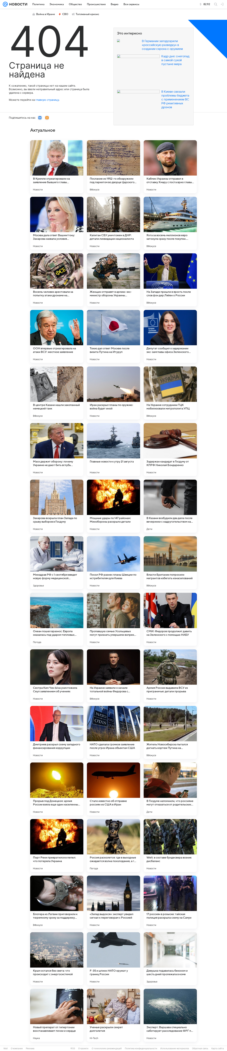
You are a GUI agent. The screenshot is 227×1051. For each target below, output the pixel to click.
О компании (17, 1048)
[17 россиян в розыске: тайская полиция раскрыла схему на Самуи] (170, 902)
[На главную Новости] (17, 4)
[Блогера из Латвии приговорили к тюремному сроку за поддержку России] (56, 902)
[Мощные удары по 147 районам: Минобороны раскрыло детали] (113, 506)
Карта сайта (217, 1048)
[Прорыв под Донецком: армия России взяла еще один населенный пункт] (56, 789)
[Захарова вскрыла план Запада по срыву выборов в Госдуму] (56, 506)
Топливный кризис (87, 14)
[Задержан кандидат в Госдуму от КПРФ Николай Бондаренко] (170, 449)
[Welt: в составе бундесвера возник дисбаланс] (170, 845)
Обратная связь (200, 1048)
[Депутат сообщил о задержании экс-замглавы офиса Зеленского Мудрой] (170, 336)
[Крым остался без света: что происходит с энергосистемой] (56, 958)
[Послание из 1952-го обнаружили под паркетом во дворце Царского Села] (113, 166)
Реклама (30, 1048)
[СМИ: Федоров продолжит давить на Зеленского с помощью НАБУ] (170, 619)
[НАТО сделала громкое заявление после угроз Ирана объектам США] (113, 732)
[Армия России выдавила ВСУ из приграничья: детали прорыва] (170, 675)
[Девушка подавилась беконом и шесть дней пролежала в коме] (170, 958)
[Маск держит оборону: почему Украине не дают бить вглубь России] (56, 449)
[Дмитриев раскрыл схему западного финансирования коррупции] (56, 732)
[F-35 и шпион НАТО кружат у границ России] (113, 958)
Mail (6, 1048)
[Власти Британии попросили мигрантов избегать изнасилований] (170, 562)
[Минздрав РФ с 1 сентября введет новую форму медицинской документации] (56, 562)
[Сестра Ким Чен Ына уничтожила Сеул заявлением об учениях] (56, 675)
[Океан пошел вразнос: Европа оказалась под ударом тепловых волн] (56, 619)
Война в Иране (45, 14)
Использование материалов (174, 1048)
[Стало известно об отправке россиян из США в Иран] (113, 789)
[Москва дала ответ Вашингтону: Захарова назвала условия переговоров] (56, 223)
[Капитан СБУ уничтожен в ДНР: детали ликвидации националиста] (113, 223)
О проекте (83, 1048)
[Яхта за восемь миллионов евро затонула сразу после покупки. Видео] (170, 223)
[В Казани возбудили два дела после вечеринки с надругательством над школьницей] (170, 506)
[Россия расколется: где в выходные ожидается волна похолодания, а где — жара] (113, 845)
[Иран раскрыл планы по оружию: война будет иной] (113, 393)
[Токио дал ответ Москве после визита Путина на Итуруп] (113, 336)
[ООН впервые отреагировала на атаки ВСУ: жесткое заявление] (56, 336)
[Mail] (5, 4)
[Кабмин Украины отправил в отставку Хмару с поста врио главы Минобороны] (170, 166)
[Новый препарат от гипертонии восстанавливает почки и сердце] (56, 1015)
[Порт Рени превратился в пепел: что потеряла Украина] (56, 845)
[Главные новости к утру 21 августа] (113, 449)
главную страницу (47, 99)
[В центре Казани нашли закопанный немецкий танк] (56, 393)
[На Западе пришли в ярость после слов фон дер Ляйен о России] (170, 279)
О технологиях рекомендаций (107, 1048)
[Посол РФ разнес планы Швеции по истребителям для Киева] (113, 562)
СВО (65, 14)
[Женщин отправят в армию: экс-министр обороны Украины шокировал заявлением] (113, 279)
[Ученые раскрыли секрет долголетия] (113, 1015)
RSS (73, 1048)
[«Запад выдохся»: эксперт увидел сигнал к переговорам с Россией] (113, 902)
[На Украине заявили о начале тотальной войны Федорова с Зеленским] (113, 675)
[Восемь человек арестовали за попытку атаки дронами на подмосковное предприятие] (56, 279)
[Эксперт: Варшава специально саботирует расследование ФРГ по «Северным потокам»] (170, 1015)
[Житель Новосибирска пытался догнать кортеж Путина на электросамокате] (170, 732)
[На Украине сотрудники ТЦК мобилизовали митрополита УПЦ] (170, 393)
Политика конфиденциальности (141, 1048)
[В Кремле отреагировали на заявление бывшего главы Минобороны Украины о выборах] (56, 166)
